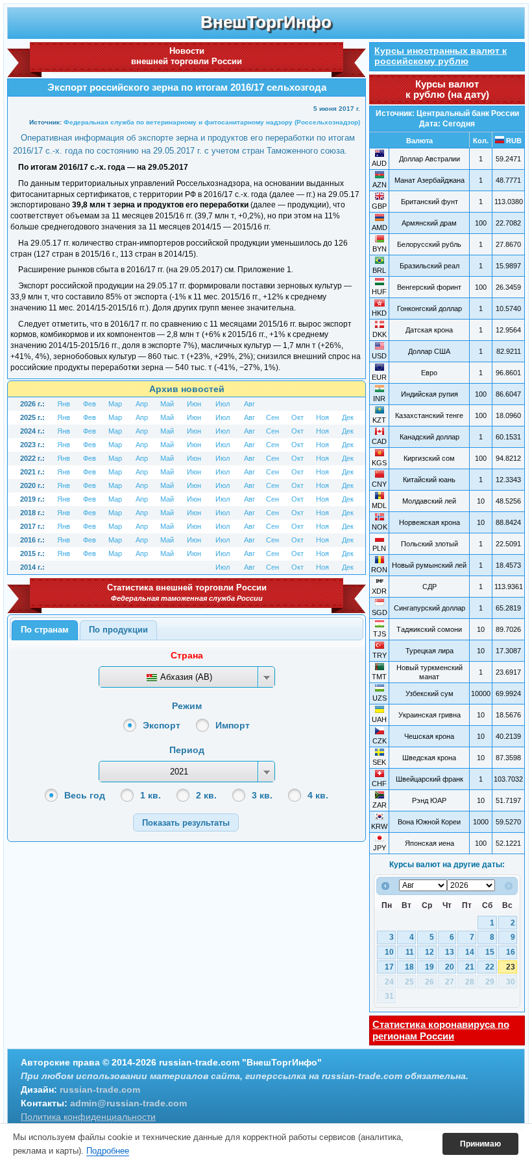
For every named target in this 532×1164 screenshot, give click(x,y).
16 (510, 952)
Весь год (84, 795)
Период (186, 750)
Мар (115, 404)
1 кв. (150, 795)
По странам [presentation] (45, 629)
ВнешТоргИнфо (266, 22)
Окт (297, 417)
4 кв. (318, 795)
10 (389, 952)
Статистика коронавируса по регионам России (440, 1030)
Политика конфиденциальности (88, 1117)
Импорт (232, 725)
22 (489, 967)
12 (429, 952)
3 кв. (262, 795)
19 (429, 967)
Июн (194, 404)
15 (489, 952)
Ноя (322, 417)
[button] (186, 822)
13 (449, 952)
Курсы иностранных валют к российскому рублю (440, 55)
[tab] (45, 630)
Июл (222, 404)
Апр (142, 404)
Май (167, 404)
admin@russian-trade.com (128, 1103)
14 (469, 952)
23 (510, 967)
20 (449, 967)
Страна (187, 655)
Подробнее (107, 1151)
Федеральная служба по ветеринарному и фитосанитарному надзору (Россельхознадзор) (212, 122)
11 (409, 952)
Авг (249, 404)
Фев (89, 404)
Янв (63, 404)
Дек (348, 417)
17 (389, 967)
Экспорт (161, 725)
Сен (272, 417)
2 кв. (206, 795)
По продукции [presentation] (118, 629)
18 (409, 967)
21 (469, 967)
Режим (187, 706)
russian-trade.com (100, 1089)
